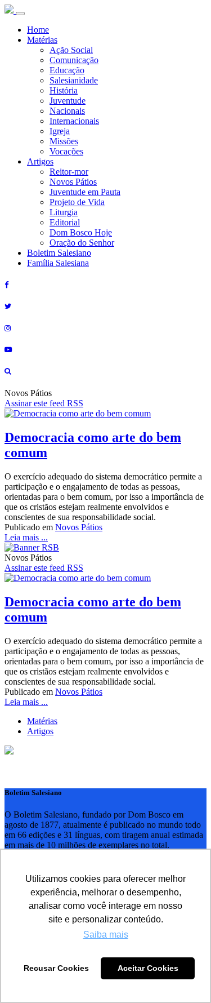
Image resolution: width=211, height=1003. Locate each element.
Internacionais (74, 121)
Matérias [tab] (42, 721)
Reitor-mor (69, 171)
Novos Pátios (73, 182)
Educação (67, 70)
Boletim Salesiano (59, 253)
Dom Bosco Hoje (81, 232)
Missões (64, 141)
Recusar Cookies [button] (56, 968)
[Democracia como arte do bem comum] (78, 413)
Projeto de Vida (77, 202)
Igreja (60, 131)
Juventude (68, 100)
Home (38, 29)
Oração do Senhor (82, 242)
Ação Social (71, 50)
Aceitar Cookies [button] (148, 968)
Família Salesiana (58, 263)
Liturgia (64, 212)
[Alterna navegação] (20, 13)
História (64, 90)
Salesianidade (74, 80)
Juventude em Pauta (85, 192)
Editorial (65, 222)
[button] (9, 751)
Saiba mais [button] (105, 934)
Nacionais (67, 111)
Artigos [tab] (40, 731)
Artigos (40, 161)
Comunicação (74, 60)
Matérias (42, 40)
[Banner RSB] (32, 547)
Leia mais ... (26, 537)
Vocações (66, 151)
